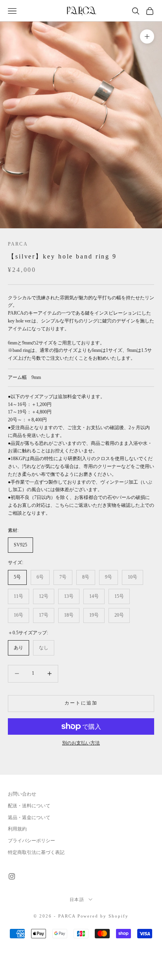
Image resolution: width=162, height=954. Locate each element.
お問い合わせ (22, 794)
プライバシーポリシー (31, 840)
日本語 (77, 899)
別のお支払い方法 (81, 743)
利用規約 (17, 829)
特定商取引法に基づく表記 (36, 852)
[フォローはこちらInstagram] (12, 876)
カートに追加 (81, 703)
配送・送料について (29, 805)
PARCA (18, 244)
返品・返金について (29, 817)
